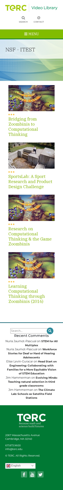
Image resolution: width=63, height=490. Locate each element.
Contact (39, 22)
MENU (33, 34)
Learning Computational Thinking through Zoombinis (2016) (26, 293)
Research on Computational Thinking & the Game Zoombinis (30, 236)
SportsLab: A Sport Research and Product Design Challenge (30, 181)
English (15, 465)
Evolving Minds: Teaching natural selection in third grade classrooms (32, 381)
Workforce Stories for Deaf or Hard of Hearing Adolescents (32, 353)
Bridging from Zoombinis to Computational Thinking (23, 126)
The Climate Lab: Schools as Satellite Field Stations (33, 394)
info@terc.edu (13, 449)
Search (23, 22)
